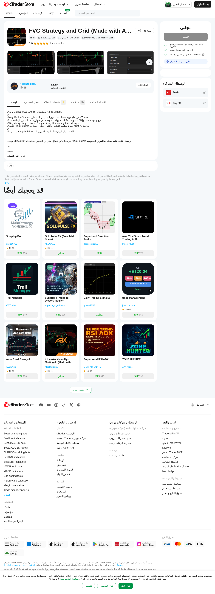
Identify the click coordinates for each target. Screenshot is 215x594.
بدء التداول (203, 4)
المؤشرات (22, 13)
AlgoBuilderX (28, 84)
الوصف (13, 102)
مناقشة (75, 102)
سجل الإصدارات (31, 102)
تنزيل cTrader (81, 4)
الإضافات (37, 13)
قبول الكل (125, 586)
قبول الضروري (106, 586)
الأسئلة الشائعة (98, 102)
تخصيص (88, 586)
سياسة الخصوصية (69, 578)
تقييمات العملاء (52, 102)
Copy (51, 13)
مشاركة (147, 30)
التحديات (64, 11)
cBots (9, 13)
